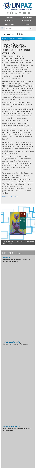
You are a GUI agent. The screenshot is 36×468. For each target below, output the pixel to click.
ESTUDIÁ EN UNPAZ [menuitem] (25, 18)
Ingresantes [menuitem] (6, 21)
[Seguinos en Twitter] (15, 13)
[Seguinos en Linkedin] (20, 13)
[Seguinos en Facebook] (11, 13)
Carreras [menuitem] (6, 18)
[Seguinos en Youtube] (24, 13)
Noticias (12, 253)
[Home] (18, 6)
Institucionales (5, 40)
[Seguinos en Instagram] (7, 13)
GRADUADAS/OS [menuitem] (7, 24)
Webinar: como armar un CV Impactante (15, 344)
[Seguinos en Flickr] (29, 13)
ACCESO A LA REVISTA (10, 196)
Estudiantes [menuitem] (24, 21)
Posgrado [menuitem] (24, 24)
